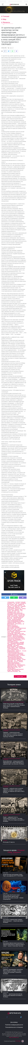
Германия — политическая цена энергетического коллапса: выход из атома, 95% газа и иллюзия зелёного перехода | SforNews (13, 734)
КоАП (15, 629)
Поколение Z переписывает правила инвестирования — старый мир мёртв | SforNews (13, 921)
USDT (18, 612)
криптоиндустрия (19, 633)
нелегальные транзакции (14, 639)
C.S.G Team (18, 1041)
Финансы (6, 22)
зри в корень (18, 623)
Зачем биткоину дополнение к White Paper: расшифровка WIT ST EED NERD (13, 875)
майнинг (9, 635)
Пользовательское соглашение (14, 1027)
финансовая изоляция (13, 662)
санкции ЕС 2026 (11, 644)
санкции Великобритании (17, 643)
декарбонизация (16, 619)
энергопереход (16, 670)
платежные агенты (12, 641)
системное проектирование (13, 646)
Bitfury (18, 603)
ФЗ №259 (21, 661)
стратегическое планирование (13, 650)
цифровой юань (21, 665)
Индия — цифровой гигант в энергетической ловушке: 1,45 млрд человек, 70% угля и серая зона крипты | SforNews (13, 819)
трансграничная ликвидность (15, 658)
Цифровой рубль (11, 665)
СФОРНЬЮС (18, 651)
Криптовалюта (12, 702)
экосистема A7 (11, 668)
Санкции (17, 702)
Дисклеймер (14, 1022)
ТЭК (15, 660)
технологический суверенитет (15, 653)
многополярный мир (18, 636)
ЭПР (20, 671)
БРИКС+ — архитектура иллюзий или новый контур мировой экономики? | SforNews (12, 995)
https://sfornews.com (14, 1037)
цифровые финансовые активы (15, 667)
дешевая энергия (11, 622)
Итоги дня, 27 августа (9, 842)
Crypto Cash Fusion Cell (16, 605)
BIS (14, 603)
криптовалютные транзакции (13, 633)
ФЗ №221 (16, 661)
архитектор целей (12, 615)
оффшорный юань (17, 640)
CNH (8, 605)
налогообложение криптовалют (15, 638)
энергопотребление (12, 671)
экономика (22, 702)
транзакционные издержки (14, 657)
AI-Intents (10, 603)
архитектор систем (19, 614)
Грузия (9, 619)
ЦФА (20, 667)
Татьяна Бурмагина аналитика (16, 651)
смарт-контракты (20, 647)
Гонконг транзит (17, 618)
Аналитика (6, 702)
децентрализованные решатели (15, 621)
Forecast (6, 16)
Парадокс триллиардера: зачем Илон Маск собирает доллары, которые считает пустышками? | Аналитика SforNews (13, 971)
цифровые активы (12, 666)
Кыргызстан (22, 634)
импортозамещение (12, 626)
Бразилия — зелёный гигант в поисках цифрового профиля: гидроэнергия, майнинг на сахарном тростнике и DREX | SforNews (13, 790)
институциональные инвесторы (16, 629)
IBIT (21, 607)
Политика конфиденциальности (14, 1024)
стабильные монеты (12, 648)
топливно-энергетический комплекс (16, 656)
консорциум (10, 631)
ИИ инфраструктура (15, 624)
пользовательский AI (12, 642)
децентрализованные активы (15, 620)
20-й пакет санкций (20, 602)
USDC (15, 612)
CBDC (16, 604)
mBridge (17, 609)
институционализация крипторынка (13, 628)
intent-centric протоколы (14, 608)
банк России (14, 616)
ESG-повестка (16, 606)
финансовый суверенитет (14, 663)
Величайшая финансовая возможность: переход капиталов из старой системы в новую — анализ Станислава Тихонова (13, 944)
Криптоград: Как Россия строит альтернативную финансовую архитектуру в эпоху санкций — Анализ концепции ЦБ (13, 897)
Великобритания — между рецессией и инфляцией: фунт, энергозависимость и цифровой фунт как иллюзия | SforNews (13, 762)
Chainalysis (21, 604)
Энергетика (6, 730)
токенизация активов (13, 655)
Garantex (17, 607)
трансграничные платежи (14, 659)
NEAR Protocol (16, 610)
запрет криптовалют (14, 623)
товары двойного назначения (15, 654)
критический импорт (12, 634)
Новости (5, 840)
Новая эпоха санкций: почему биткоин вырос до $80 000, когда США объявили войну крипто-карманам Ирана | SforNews (14, 706)
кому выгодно (16, 630)
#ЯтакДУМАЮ (10, 602)
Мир (4, 19)
